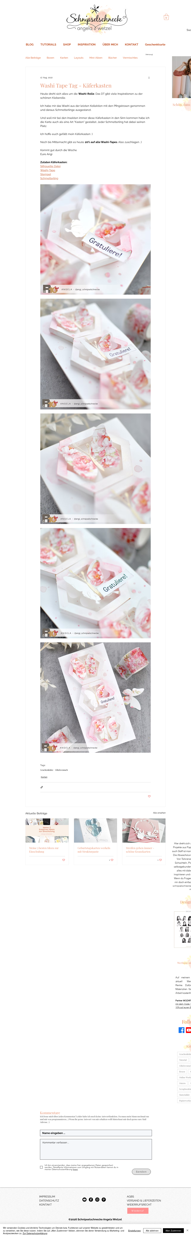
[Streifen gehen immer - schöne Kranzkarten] (143, 830)
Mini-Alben (95, 57)
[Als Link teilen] (41, 787)
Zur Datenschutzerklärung (35, 1233)
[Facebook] (181, 1030)
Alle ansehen (159, 813)
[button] (137, 1211)
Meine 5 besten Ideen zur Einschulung (44, 849)
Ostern (182, 1083)
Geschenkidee (46, 770)
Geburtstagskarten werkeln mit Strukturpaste (94, 849)
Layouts (78, 57)
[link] (166, 17)
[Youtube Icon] (84, 1199)
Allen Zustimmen (173, 1230)
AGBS (130, 1196)
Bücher (112, 57)
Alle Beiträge (33, 57)
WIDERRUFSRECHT (139, 1204)
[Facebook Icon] (91, 1199)
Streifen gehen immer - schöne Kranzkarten (140, 849)
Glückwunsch (61, 770)
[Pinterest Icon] (104, 1199)
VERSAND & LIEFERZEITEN (144, 1200)
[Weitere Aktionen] (149, 77)
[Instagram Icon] (97, 1199)
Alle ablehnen (152, 1230)
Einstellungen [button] (134, 1230)
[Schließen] (187, 1230)
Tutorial (183, 1060)
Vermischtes (130, 57)
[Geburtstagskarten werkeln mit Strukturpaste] (95, 830)
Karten (64, 57)
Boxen (50, 57)
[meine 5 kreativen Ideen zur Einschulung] (47, 830)
